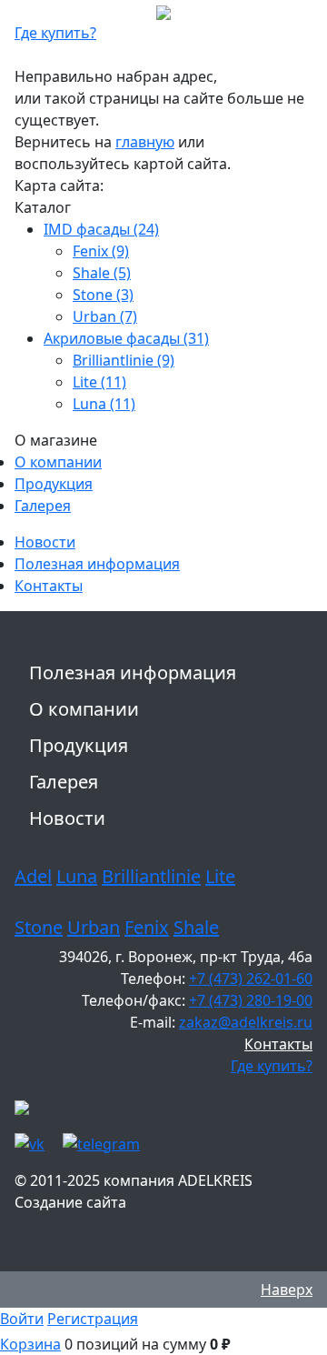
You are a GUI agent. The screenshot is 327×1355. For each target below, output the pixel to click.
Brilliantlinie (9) (123, 360)
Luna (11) (104, 404)
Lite (220, 876)
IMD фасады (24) (101, 229)
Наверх (286, 1290)
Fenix (146, 927)
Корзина (30, 1344)
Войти (22, 1319)
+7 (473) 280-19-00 (250, 1000)
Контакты (49, 586)
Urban (93, 927)
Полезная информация (97, 564)
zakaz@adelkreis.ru (245, 1022)
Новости (45, 542)
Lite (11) (99, 382)
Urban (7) (105, 316)
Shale (196, 927)
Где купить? (55, 33)
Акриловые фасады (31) (126, 338)
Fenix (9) (101, 251)
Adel (33, 876)
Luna (76, 876)
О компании (58, 462)
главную (144, 142)
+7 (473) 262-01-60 (250, 979)
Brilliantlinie (151, 876)
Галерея (43, 506)
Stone (39, 927)
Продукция (54, 484)
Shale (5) (102, 273)
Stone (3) (103, 295)
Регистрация (92, 1319)
